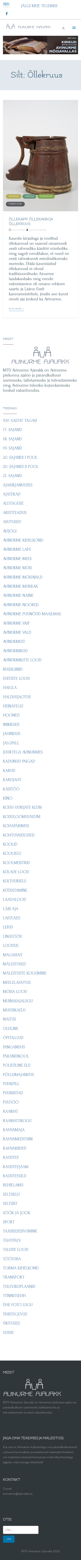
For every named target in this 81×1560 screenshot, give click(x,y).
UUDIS (8, 1332)
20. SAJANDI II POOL (21, 466)
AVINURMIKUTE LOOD (22, 660)
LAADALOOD (14, 899)
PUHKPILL (11, 1083)
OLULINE (10, 1028)
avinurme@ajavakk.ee (18, 1493)
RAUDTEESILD (14, 1176)
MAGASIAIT (13, 955)
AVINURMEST (14, 641)
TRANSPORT (14, 1277)
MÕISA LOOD (15, 991)
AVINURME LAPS (17, 549)
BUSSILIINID (13, 669)
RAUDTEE (11, 1157)
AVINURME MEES (17, 558)
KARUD (9, 770)
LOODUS (10, 945)
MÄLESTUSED (14, 964)
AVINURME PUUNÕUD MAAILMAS (32, 614)
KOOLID (10, 844)
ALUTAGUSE (13, 503)
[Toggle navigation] (73, 28)
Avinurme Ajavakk (37, 230)
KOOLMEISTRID (16, 862)
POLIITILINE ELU (16, 1065)
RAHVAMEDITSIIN (18, 1139)
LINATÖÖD (12, 936)
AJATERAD (14, 196)
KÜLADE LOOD (16, 872)
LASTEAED (11, 918)
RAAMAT (10, 1111)
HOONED (11, 715)
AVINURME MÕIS (17, 567)
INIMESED (11, 724)
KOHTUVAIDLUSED (19, 835)
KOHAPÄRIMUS (16, 825)
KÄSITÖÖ (11, 789)
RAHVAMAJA (14, 1129)
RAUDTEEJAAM (16, 1166)
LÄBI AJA (29, 196)
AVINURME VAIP (16, 623)
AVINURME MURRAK (20, 586)
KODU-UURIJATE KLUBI (22, 807)
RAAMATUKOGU (17, 1120)
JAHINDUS (11, 733)
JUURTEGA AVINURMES (23, 752)
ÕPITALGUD (13, 1037)
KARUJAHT (12, 779)
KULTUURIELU (14, 881)
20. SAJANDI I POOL (20, 457)
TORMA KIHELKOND (21, 1268)
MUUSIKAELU (14, 1010)
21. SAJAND (12, 475)
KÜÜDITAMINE (15, 890)
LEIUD (8, 927)
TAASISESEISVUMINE (20, 1231)
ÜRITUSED (11, 1323)
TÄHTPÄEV (12, 1240)
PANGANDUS (14, 1047)
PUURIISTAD (46, 196)
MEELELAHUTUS (17, 982)
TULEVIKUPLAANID (19, 1286)
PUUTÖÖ (11, 1102)
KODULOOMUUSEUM (21, 816)
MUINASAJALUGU (18, 1001)
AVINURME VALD (17, 632)
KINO (7, 798)
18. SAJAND (12, 439)
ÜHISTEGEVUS (15, 1314)
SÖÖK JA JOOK (16, 1212)
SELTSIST (10, 1203)
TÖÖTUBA (12, 1259)
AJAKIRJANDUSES (17, 485)
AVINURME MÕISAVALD (22, 577)
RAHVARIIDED (14, 1148)
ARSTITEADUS (15, 512)
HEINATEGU (13, 706)
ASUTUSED (12, 521)
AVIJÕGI (10, 531)
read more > (16, 309)
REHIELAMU (13, 1185)
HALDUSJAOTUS (17, 697)
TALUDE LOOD (15, 1249)
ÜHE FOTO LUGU (18, 1304)
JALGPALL (11, 743)
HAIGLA (10, 687)
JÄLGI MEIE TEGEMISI (39, 5)
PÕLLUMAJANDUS (18, 1074)
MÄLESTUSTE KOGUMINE (24, 973)
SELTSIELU (11, 1194)
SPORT (9, 1222)
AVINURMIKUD (15, 650)
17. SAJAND (12, 429)
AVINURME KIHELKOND (23, 540)
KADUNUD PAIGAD (19, 761)
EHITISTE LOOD (16, 678)
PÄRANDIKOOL (16, 1056)
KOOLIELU (12, 853)
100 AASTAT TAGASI (20, 420)
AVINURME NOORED (21, 604)
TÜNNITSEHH (15, 204)
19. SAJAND (12, 448)
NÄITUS (9, 1019)
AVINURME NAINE (18, 595)
